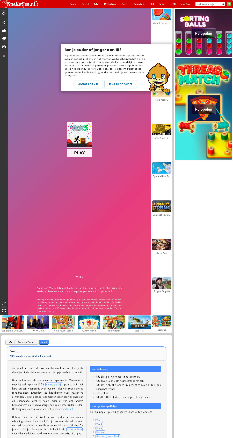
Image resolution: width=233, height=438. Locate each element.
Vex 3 (99, 420)
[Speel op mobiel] (4, 55)
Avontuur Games (26, 342)
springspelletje (54, 384)
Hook (99, 428)
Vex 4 (99, 424)
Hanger (100, 432)
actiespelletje (74, 429)
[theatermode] (4, 304)
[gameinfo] (4, 47)
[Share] (4, 22)
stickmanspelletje (62, 409)
